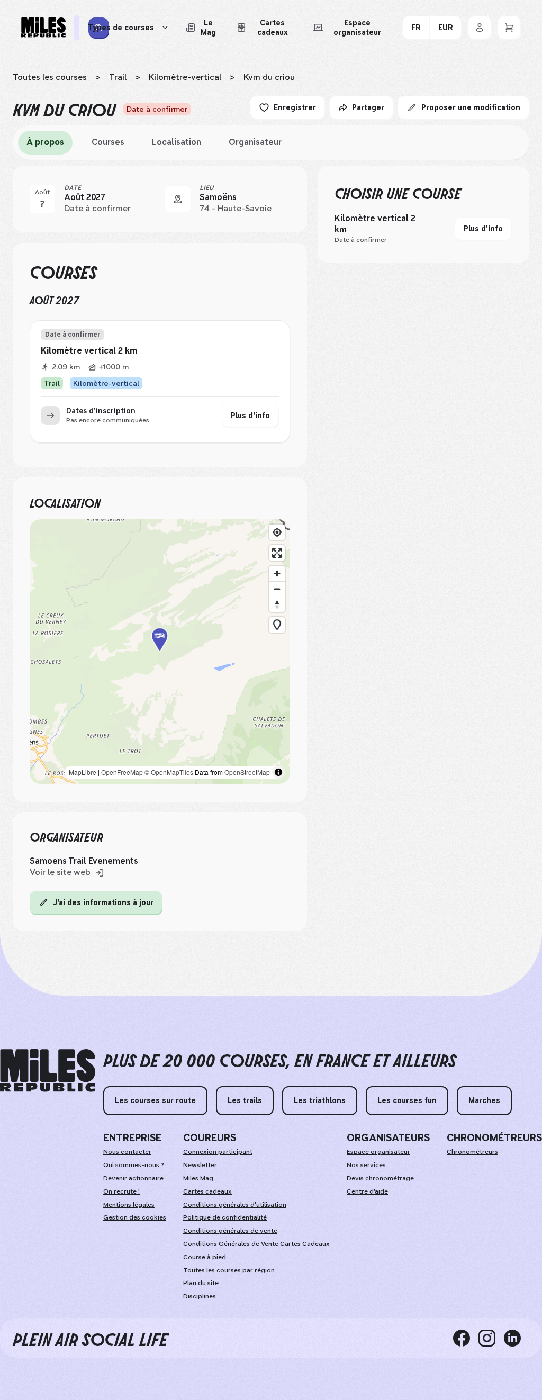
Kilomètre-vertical (185, 77)
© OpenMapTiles (168, 771)
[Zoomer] (277, 573)
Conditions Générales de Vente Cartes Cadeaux (256, 1244)
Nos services (366, 1165)
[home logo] (47, 1070)
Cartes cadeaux (207, 1191)
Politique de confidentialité (225, 1217)
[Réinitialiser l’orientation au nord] (277, 604)
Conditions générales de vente (230, 1230)
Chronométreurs (472, 1151)
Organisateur (255, 142)
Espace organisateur (378, 1151)
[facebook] (465, 1338)
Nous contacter (127, 1151)
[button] (160, 652)
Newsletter (200, 1165)
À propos (45, 142)
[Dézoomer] (277, 589)
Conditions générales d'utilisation (234, 1204)
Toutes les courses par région (229, 1270)
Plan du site (201, 1283)
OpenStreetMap (247, 771)
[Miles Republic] (43, 27)
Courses (108, 142)
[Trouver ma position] (277, 532)
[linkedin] (516, 1338)
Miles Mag (198, 1178)
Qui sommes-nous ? (133, 1165)
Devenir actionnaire (133, 1178)
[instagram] (491, 1338)
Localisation (176, 142)
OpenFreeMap (122, 771)
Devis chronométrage (380, 1178)
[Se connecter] (479, 27)
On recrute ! (121, 1191)
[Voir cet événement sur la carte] (178, 199)
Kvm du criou (269, 77)
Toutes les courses (50, 77)
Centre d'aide (367, 1191)
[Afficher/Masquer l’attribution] (278, 772)
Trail (118, 77)
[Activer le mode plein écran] (277, 553)
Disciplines (199, 1296)
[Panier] (509, 27)
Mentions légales (129, 1204)
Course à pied (204, 1257)
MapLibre (82, 771)
